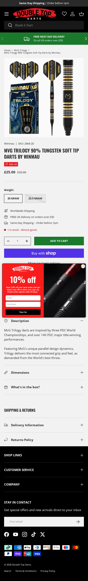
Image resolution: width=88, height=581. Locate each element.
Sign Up (23, 312)
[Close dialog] (83, 266)
